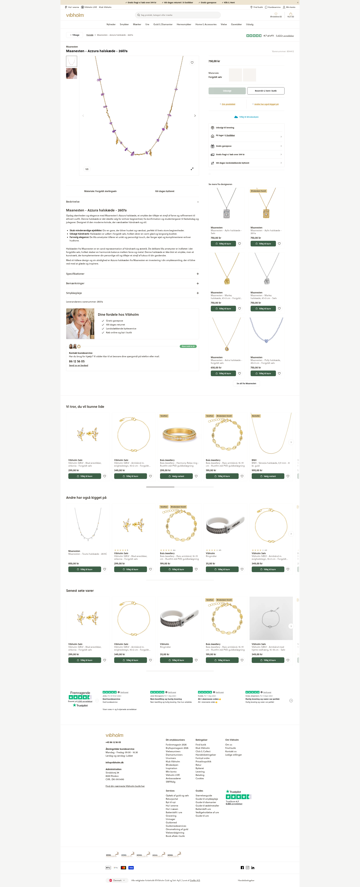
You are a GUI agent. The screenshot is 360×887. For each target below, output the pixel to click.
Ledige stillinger (233, 754)
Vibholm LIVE (91, 7)
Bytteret (200, 768)
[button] (246, 137)
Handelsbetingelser (206, 754)
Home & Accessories (206, 24)
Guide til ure (202, 815)
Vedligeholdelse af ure (207, 812)
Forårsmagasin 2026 (176, 744)
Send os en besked (78, 365)
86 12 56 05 (77, 361)
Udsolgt (227, 90)
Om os (228, 744)
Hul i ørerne (73, 7)
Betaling (200, 775)
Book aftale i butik (175, 836)
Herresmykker (184, 24)
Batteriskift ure (203, 809)
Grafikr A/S (195, 880)
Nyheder (111, 24)
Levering (200, 771)
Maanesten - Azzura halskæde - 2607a (115, 34)
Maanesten (72, 46)
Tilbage (75, 34)
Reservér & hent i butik (266, 90)
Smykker (124, 24)
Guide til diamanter (206, 802)
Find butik (258, 7)
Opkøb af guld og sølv (177, 795)
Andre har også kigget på (266, 104)
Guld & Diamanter (163, 24)
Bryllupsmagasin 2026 (177, 748)
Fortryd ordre (203, 758)
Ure (147, 24)
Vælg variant (178, 476)
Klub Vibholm (105, 7)
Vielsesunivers (173, 751)
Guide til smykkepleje (207, 798)
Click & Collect (203, 751)
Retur (198, 764)
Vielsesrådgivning (175, 832)
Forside (89, 34)
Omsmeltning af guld (177, 829)
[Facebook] (242, 867)
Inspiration (171, 768)
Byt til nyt (171, 802)
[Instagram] (247, 867)
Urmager (170, 819)
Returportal (172, 798)
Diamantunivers (174, 754)
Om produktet (228, 104)
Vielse (224, 24)
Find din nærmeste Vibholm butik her (125, 786)
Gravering (171, 815)
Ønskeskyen (172, 764)
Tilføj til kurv (225, 243)
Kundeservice (274, 7)
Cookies (200, 778)
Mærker (137, 24)
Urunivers (171, 758)
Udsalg (249, 24)
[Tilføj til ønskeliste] (192, 63)
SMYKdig (170, 781)
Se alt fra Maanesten (246, 383)
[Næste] (195, 115)
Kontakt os (231, 751)
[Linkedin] (253, 867)
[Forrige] (83, 115)
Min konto (290, 7)
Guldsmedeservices (176, 825)
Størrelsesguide (204, 795)
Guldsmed (171, 822)
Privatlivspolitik (203, 761)
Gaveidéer (236, 24)
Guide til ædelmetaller (207, 805)
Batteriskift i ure (174, 812)
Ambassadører (173, 778)
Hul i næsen (172, 809)
